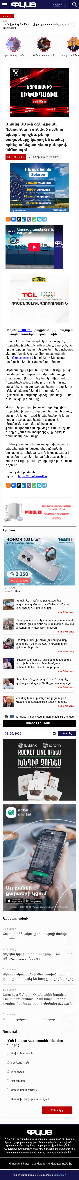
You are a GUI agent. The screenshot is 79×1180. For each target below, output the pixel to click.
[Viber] (29, 219)
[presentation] (65, 26)
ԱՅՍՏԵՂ (25, 330)
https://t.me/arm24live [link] (32, 476)
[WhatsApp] (34, 219)
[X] (19, 219)
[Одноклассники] (8, 219)
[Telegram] (44, 219)
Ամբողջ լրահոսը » (39, 723)
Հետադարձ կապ (19, 1163)
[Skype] (39, 219)
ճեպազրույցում (22, 357)
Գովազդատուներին (60, 1163)
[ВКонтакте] (13, 219)
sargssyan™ (60, 1175)
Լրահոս (9, 530)
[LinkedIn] (24, 219)
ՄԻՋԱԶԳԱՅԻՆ (15, 156)
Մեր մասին (38, 1163)
